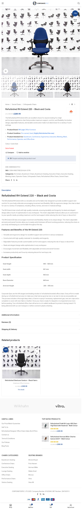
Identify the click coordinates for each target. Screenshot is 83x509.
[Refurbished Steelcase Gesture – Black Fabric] (21, 362)
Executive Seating (67, 174)
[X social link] (14, 180)
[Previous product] (69, 104)
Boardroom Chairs (28, 174)
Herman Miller (33, 467)
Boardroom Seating (41, 174)
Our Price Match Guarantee (11, 423)
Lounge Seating (7, 471)
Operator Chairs (21, 176)
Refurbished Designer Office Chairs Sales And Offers (20, 431)
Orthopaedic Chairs (29, 104)
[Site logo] (41, 3)
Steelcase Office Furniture (21, 383)
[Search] (79, 3)
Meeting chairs (10, 176)
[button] (4, 42)
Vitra (30, 479)
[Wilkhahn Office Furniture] (21, 406)
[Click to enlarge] (5, 71)
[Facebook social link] (11, 180)
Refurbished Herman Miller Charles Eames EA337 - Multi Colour (63, 438)
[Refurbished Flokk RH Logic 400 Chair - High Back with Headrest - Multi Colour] (45, 427)
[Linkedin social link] (16, 180)
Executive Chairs (54, 174)
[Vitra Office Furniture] (60, 406)
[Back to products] (72, 104)
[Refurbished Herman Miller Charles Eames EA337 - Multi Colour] (45, 440)
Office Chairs (6, 475)
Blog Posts (5, 446)
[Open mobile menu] (3, 3)
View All (31, 482)
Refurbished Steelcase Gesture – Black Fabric (21, 380)
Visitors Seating (7, 482)
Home (7, 104)
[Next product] (74, 104)
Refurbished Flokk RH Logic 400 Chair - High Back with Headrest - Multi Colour (64, 425)
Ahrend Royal (33, 460)
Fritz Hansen (32, 463)
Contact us (5, 435)
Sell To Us (5, 427)
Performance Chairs (8, 479)
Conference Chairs (8, 463)
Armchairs (17, 174)
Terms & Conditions (8, 438)
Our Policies (6, 442)
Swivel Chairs (16, 104)
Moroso (31, 475)
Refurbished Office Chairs (50, 176)
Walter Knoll (32, 471)
